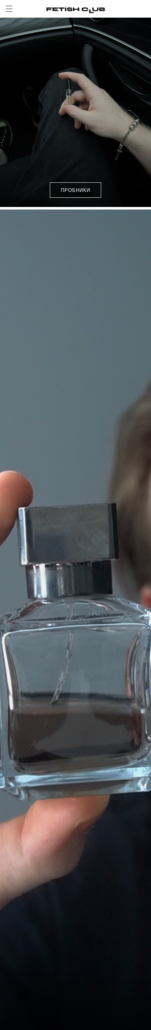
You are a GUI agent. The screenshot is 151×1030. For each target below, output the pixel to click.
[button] (9, 9)
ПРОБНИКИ (75, 189)
